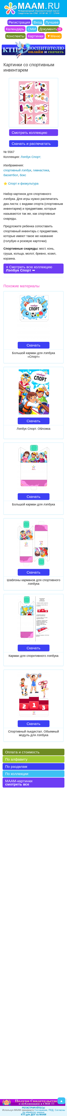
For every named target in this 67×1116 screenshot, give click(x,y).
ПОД (51, 1110)
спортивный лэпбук (17, 170)
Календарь (15, 29)
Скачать (33, 345)
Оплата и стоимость (22, 752)
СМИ (32, 29)
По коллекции (16, 774)
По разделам (16, 766)
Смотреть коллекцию (29, 133)
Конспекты (15, 36)
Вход (38, 22)
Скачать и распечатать (31, 144)
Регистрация (19, 22)
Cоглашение (41, 1110)
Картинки (35, 36)
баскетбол (10, 175)
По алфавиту (16, 759)
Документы (48, 29)
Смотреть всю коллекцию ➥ (29, 268)
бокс (23, 175)
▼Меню (53, 36)
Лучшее (52, 22)
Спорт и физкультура (23, 183)
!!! (59, 29)
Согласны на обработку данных (44, 1111)
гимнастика (41, 170)
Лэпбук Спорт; (31, 157)
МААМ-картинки (18, 782)
